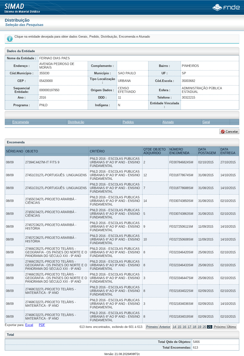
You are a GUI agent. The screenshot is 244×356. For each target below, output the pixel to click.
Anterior (164, 327)
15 (179, 327)
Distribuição (76, 122)
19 (199, 327)
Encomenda (20, 122)
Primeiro (152, 327)
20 (204, 327)
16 (184, 327)
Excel (29, 325)
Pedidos (128, 122)
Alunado (168, 122)
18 (194, 327)
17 (189, 327)
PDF (42, 325)
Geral (206, 122)
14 (174, 327)
